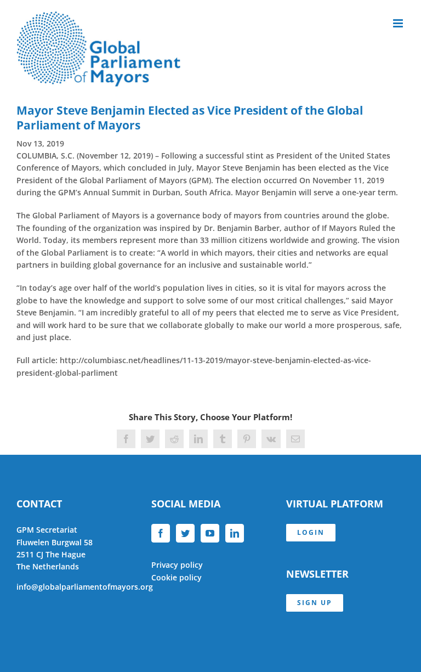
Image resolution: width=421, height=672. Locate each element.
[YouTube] (210, 533)
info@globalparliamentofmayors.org (84, 586)
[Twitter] (185, 533)
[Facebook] (160, 533)
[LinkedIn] (234, 533)
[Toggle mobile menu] (399, 23)
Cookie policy (176, 577)
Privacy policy (177, 565)
